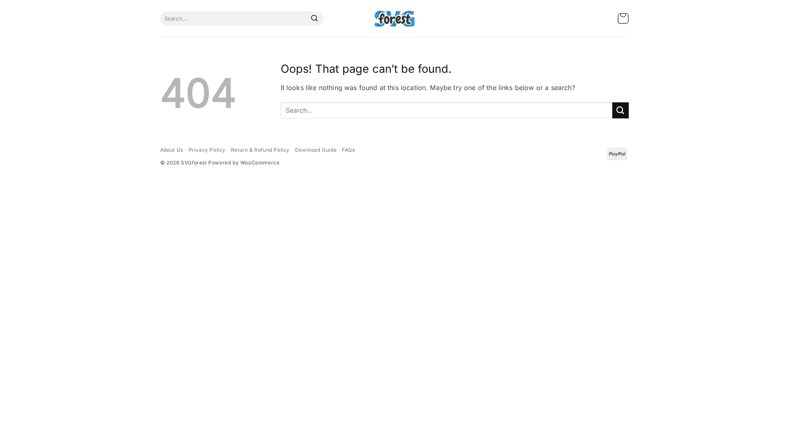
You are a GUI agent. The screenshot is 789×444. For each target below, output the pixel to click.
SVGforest (194, 163)
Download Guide (316, 150)
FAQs (348, 150)
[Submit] (314, 18)
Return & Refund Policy (260, 150)
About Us (171, 150)
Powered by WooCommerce (243, 163)
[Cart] (623, 19)
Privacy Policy (207, 150)
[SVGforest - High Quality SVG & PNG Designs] (394, 19)
